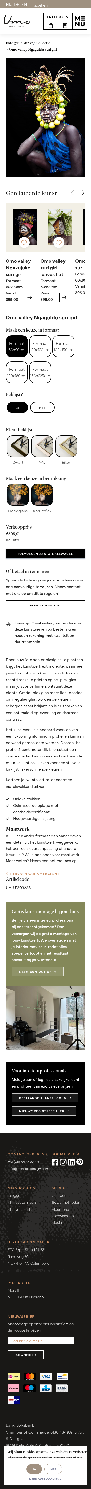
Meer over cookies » (45, 1479)
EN (24, 4)
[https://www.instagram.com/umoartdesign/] (63, 1162)
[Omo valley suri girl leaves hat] (59, 227)
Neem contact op (45, 605)
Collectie (43, 43)
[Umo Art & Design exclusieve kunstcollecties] (17, 21)
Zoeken (41, 5)
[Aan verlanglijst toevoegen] (24, 242)
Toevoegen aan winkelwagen (45, 553)
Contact (59, 1195)
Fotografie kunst (19, 43)
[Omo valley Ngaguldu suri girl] (45, 117)
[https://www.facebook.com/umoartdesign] (55, 1162)
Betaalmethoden (66, 1202)
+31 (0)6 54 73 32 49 (23, 1161)
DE (17, 4)
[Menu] (80, 21)
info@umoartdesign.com (28, 1168)
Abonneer (26, 1354)
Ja (17, 407)
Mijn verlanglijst (20, 1209)
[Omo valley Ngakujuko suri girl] (25, 227)
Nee (42, 407)
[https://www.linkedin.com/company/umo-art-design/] (71, 1162)
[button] (82, 193)
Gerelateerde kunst (31, 193)
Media (57, 1222)
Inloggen (58, 16)
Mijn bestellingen (22, 1202)
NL (9, 4)
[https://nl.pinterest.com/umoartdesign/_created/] (79, 1162)
